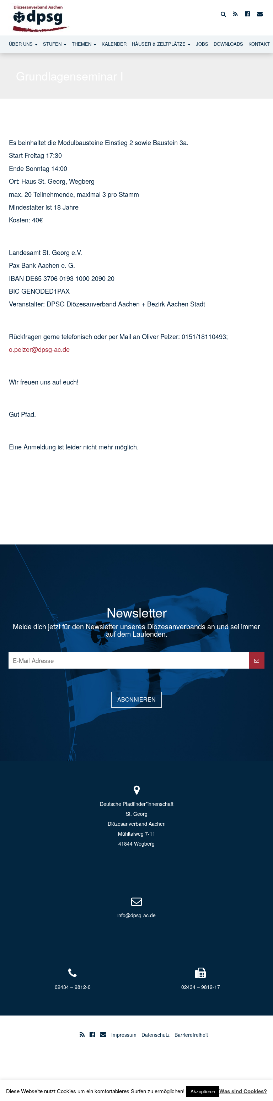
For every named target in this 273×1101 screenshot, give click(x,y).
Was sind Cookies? (243, 1091)
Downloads (228, 43)
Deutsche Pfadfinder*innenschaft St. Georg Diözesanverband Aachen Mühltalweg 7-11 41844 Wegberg (136, 823)
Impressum (123, 1034)
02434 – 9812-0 (73, 986)
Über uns (21, 43)
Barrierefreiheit (191, 1034)
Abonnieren (136, 699)
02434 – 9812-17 (200, 986)
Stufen (53, 43)
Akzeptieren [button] (203, 1091)
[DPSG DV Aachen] (39, 14)
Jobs (202, 43)
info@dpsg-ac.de (136, 915)
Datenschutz (155, 1034)
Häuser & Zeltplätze (159, 43)
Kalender (114, 43)
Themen (82, 43)
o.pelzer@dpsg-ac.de (40, 349)
